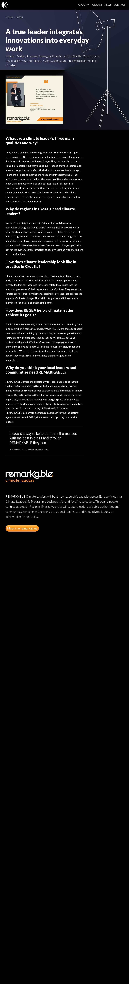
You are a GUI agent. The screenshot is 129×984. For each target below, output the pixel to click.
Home (9, 17)
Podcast (96, 4)
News (107, 4)
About (82, 4)
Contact (119, 4)
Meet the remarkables (22, 528)
